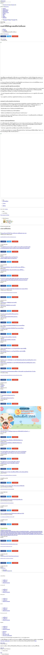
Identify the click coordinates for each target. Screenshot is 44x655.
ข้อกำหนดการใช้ (6, 634)
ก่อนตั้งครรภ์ (5, 580)
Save (1, 652)
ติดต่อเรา (4, 632)
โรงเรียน (4, 13)
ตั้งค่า (36, 640)
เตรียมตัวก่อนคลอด (6, 582)
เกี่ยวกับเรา (4, 17)
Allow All (2, 647)
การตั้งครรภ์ (5, 581)
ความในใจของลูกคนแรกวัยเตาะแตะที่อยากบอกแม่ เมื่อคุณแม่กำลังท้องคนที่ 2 (15, 248)
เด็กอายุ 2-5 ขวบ (6, 12)
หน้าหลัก (4, 8)
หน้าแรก (4, 29)
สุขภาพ (4, 16)
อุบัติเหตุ (4, 205)
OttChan (4, 39)
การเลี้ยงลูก (5, 30)
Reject (1, 642)
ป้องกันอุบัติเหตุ (5, 201)
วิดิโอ (3, 15)
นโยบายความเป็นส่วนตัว (7, 635)
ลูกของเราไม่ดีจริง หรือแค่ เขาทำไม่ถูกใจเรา (8, 258)
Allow (4, 642)
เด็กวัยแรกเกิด (5, 11)
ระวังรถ (4, 203)
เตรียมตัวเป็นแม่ (5, 10)
